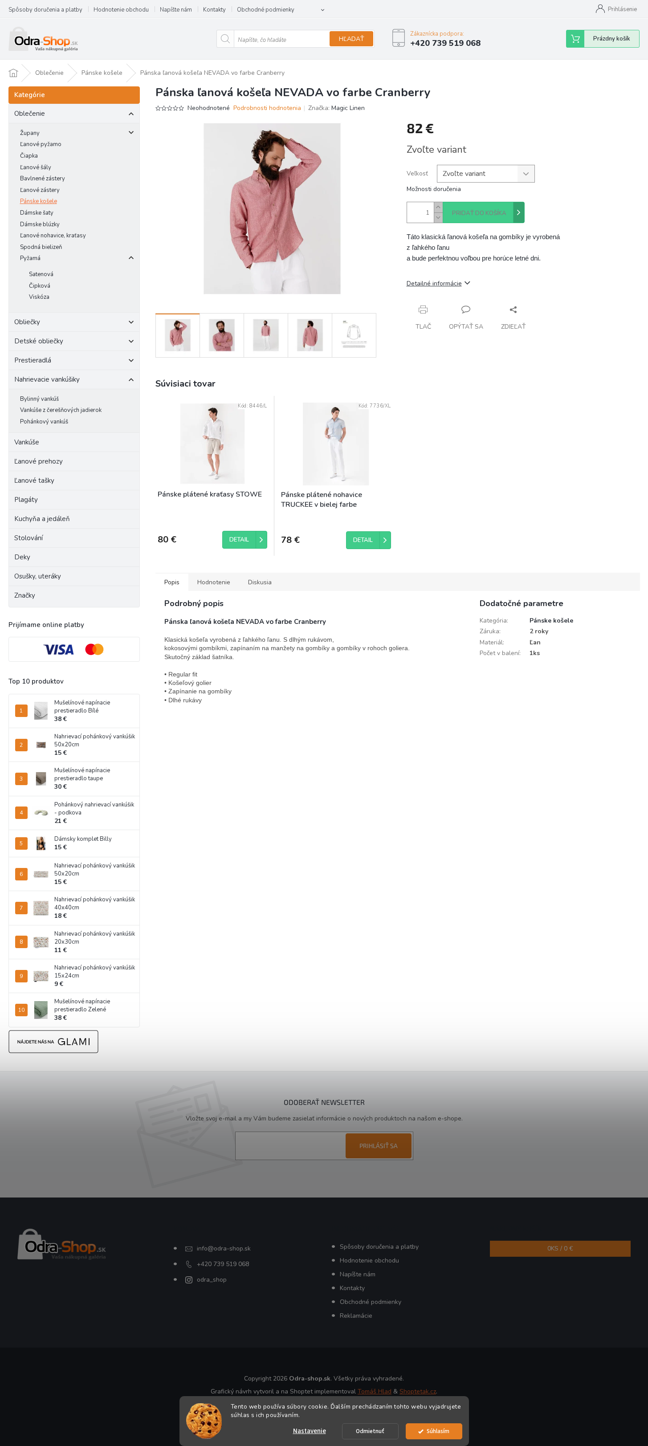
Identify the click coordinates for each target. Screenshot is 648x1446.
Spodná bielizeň (41, 247)
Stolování (28, 538)
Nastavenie (309, 1431)
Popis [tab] (171, 582)
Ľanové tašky (34, 480)
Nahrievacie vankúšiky (47, 379)
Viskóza (39, 297)
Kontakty (214, 10)
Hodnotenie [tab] (213, 582)
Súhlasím (438, 1431)
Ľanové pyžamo (40, 144)
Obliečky (27, 322)
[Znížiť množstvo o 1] (438, 217)
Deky (22, 557)
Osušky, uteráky (37, 576)
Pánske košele (38, 201)
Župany (30, 133)
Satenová (41, 274)
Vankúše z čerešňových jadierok (61, 410)
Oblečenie (29, 113)
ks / (560, 1248)
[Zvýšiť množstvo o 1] (438, 207)
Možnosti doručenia (434, 189)
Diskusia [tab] (260, 582)
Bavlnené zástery (42, 179)
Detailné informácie (434, 283)
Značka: (336, 108)
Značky (24, 595)
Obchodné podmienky (265, 10)
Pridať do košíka (479, 213)
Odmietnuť (370, 1431)
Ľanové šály (35, 167)
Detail (239, 540)
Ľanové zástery (40, 190)
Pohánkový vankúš (44, 422)
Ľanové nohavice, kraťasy (53, 236)
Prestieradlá (32, 360)
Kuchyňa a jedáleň (42, 518)
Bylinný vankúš (39, 399)
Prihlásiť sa (378, 1145)
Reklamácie (356, 1316)
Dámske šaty (36, 213)
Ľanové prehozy (38, 461)
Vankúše (26, 442)
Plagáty (26, 499)
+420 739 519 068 (223, 1264)
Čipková (39, 286)
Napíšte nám (176, 10)
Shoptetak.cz (417, 1391)
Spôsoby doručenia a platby (45, 10)
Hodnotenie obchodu (121, 10)
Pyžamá (30, 258)
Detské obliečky (38, 341)
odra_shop (212, 1279)
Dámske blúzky (40, 224)
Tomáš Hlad (374, 1391)
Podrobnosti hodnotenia (267, 108)
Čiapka (29, 156)
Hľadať (351, 39)
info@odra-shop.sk (224, 1248)
